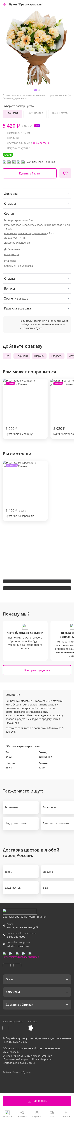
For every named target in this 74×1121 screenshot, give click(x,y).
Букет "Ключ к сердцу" (19, 409)
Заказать (40, 1101)
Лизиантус (10, 238)
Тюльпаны (11, 807)
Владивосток (12, 887)
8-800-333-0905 (16, 936)
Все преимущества (37, 670)
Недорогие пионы (16, 823)
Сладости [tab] (56, 356)
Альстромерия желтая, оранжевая (25, 233)
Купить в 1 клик (29, 173)
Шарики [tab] (39, 356)
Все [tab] (7, 356)
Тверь (8, 871)
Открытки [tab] (22, 356)
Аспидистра (11, 254)
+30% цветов (35, 113)
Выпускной (45, 756)
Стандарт (12, 113)
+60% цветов (60, 113)
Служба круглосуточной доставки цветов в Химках (38, 1038)
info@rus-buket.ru (18, 946)
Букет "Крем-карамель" (20, 491)
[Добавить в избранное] (65, 173)
